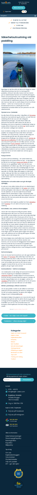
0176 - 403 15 (13, 389)
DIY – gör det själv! (12, 464)
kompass (12, 257)
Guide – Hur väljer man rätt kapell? (16, 316)
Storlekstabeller (11, 459)
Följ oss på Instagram (16, 415)
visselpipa (4, 281)
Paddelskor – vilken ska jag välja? (15, 321)
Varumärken (10, 457)
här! (21, 294)
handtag (7, 204)
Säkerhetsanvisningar (13, 436)
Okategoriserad (15, 348)
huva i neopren (15, 143)
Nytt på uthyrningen (17, 346)
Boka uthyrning (18, 7)
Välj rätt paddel (11, 462)
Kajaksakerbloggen (12, 455)
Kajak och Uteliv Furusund (18, 333)
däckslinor (33, 202)
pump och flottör (22, 162)
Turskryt (13, 359)
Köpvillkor (9, 443)
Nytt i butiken (15, 344)
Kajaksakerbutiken (16, 337)
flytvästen (33, 115)
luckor (25, 188)
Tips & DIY (24, 309)
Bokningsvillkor (11, 441)
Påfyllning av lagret (16, 350)
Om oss (8, 453)
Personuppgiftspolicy (13, 438)
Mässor (13, 342)
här (24, 126)
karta (5, 257)
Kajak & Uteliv (18, 309)
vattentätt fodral (6, 275)
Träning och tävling (17, 357)
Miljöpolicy (9, 445)
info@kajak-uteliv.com (16, 392)
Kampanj (13, 339)
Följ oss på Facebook (16, 411)
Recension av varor (16, 352)
